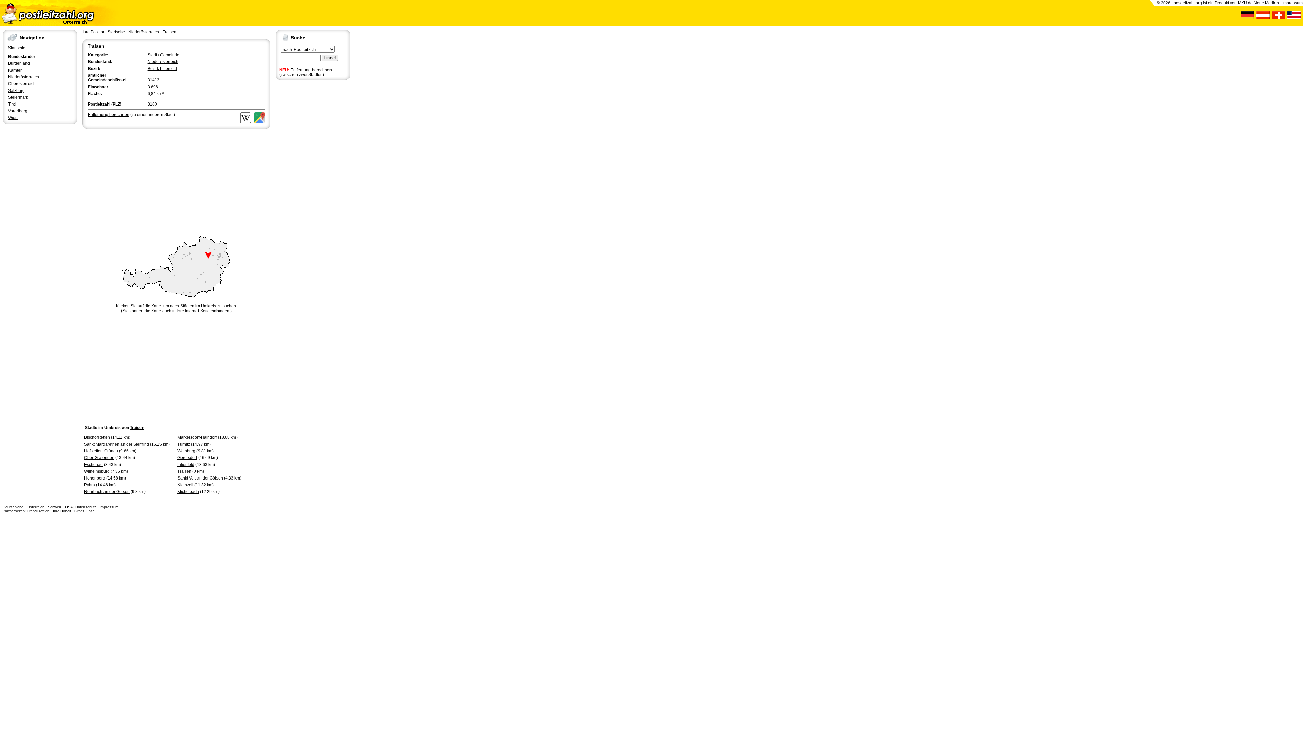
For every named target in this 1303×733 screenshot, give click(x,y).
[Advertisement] (176, 181)
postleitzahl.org (1188, 3)
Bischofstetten (97, 437)
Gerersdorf (187, 457)
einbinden (220, 310)
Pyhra (89, 485)
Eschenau (93, 464)
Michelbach (188, 491)
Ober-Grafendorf (99, 457)
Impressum (1292, 3)
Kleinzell (185, 485)
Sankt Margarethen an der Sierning (116, 444)
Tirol (12, 104)
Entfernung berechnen (311, 70)
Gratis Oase (84, 511)
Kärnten (15, 70)
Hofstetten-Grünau (101, 451)
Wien (13, 117)
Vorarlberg (17, 111)
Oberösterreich (22, 83)
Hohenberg (94, 478)
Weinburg (186, 451)
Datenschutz (85, 507)
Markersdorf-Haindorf (197, 437)
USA (68, 507)
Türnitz (183, 444)
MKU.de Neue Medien (1258, 3)
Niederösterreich (23, 77)
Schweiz (55, 507)
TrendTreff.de (38, 511)
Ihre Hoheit (62, 511)
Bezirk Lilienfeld (162, 68)
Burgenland (19, 63)
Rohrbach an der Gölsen (107, 491)
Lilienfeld (185, 464)
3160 (152, 104)
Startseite (16, 47)
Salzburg (16, 90)
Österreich (35, 507)
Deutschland (13, 507)
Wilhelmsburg (97, 471)
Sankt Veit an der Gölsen (200, 478)
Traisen (169, 32)
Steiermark (18, 97)
